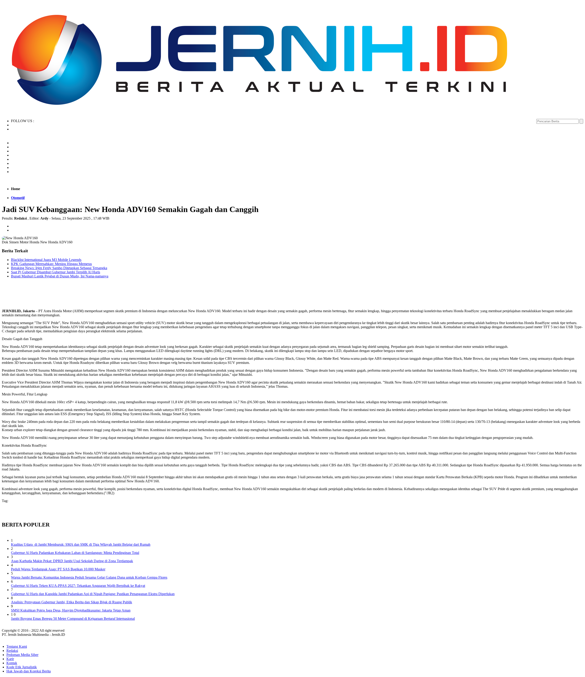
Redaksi (12, 651)
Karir (10, 659)
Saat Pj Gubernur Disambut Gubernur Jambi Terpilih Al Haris (55, 272)
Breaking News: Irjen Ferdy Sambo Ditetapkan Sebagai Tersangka (59, 268)
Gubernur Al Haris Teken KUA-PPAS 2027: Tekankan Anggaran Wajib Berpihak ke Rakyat (78, 586)
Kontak (11, 663)
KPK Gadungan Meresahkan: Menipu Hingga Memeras (51, 264)
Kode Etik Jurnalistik (21, 667)
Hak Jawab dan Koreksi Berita (28, 671)
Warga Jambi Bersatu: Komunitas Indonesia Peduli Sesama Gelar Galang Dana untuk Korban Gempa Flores (89, 577)
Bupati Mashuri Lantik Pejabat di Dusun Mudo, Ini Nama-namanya (59, 276)
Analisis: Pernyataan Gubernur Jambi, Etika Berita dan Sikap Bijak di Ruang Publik (71, 602)
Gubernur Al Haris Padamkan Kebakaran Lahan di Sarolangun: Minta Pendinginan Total (75, 553)
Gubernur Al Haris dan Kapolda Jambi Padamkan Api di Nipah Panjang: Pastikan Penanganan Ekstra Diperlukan (93, 594)
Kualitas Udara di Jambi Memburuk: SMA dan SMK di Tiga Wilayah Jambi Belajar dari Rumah (80, 544)
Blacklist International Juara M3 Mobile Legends (46, 260)
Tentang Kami (16, 646)
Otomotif (18, 198)
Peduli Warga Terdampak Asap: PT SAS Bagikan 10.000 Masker (58, 569)
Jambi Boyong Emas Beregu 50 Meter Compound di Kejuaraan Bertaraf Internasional (73, 619)
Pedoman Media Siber (22, 655)
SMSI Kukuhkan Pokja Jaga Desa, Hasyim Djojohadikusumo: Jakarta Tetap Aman (70, 610)
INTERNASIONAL (28, 163)
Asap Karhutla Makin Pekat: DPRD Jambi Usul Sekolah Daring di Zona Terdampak (72, 561)
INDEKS (19, 172)
